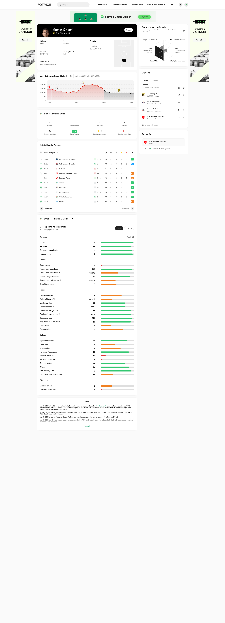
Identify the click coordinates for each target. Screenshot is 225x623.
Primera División (158, 149)
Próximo (125, 209)
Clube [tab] (145, 81)
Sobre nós (137, 4)
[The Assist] (25, 46)
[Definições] (172, 5)
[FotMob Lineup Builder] (113, 16)
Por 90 (129, 228)
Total (119, 228)
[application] (90, 92)
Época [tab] (155, 81)
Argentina (70, 51)
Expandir (87, 426)
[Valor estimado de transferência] (70, 76)
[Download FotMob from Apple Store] (180, 5)
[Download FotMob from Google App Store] (186, 5)
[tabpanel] (163, 103)
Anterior (48, 209)
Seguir (128, 30)
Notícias (102, 5)
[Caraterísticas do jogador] (183, 31)
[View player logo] (46, 32)
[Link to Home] (44, 5)
